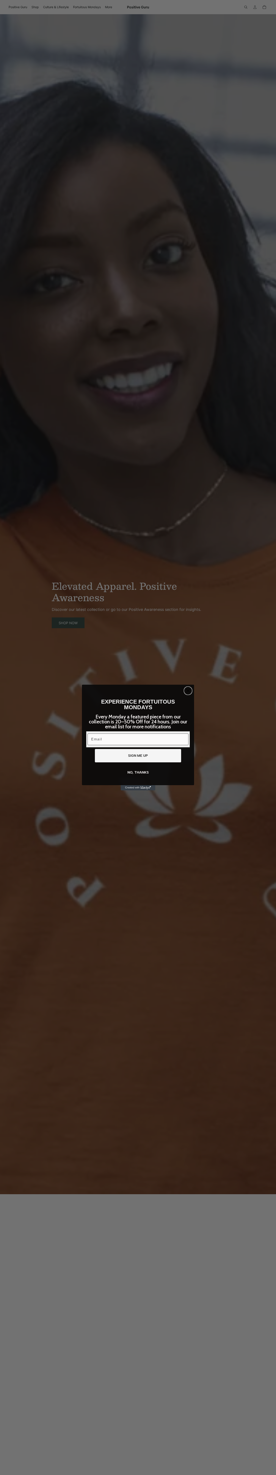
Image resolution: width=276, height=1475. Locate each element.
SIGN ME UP (138, 756)
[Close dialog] (188, 691)
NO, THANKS (138, 772)
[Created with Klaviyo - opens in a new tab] (138, 787)
